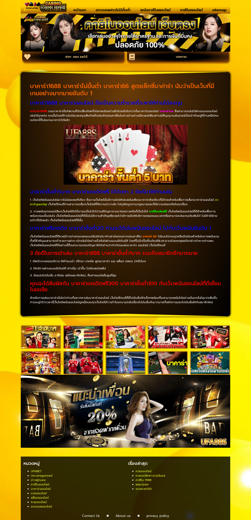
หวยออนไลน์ (39, 502)
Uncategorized (41, 475)
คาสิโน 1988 (143, 480)
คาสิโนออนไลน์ (191, 10)
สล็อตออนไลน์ (40, 498)
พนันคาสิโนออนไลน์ (155, 10)
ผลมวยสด (142, 484)
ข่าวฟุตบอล (38, 480)
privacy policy (157, 515)
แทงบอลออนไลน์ (41, 506)
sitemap (219, 10)
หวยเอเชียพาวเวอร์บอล (150, 475)
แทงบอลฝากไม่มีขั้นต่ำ (113, 10)
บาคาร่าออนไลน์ (41, 489)
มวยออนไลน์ (39, 493)
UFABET (36, 471)
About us (123, 515)
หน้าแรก (79, 10)
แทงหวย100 (144, 489)
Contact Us (91, 515)
